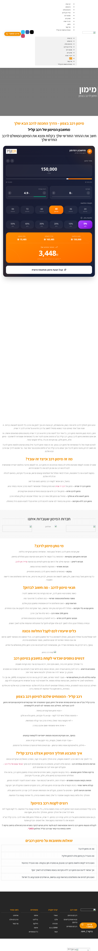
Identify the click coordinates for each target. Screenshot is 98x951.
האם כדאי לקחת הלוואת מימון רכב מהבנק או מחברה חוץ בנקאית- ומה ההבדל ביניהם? (58, 863)
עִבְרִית (71, 949)
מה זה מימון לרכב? (86, 848)
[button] (12, 34)
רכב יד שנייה (60, 486)
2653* (31, 828)
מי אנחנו (69, 41)
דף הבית (69, 38)
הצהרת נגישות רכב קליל (63, 30)
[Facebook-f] (27, 32)
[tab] (49, 848)
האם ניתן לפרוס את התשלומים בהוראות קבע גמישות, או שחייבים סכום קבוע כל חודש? (58, 877)
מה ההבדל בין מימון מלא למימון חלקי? (78, 855)
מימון (70, 58)
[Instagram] (23, 36)
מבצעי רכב (69, 50)
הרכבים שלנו (68, 44)
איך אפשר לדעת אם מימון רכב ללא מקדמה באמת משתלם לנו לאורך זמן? (62, 870)
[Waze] (23, 32)
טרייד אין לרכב (68, 47)
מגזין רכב (69, 53)
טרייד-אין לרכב (21, 561)
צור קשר (69, 61)
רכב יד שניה (68, 56)
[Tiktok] (32, 32)
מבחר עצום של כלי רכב (14, 764)
